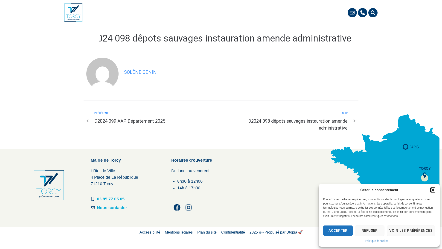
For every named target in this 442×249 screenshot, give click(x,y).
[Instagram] (188, 207)
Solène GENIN (140, 72)
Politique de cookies (377, 241)
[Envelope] (352, 12)
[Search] (373, 12)
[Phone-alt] (362, 12)
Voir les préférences (411, 230)
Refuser (370, 230)
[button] (432, 190)
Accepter (338, 230)
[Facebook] (177, 207)
